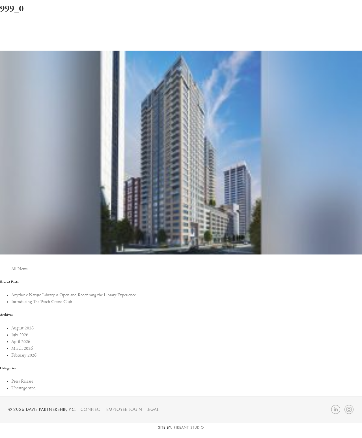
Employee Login (124, 409)
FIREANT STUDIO (189, 427)
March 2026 (22, 348)
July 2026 (19, 335)
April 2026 (20, 342)
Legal (152, 409)
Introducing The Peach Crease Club (41, 302)
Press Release (22, 381)
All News (19, 269)
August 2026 (22, 328)
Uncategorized (23, 388)
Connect (91, 409)
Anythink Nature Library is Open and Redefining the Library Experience (73, 295)
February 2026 (23, 355)
